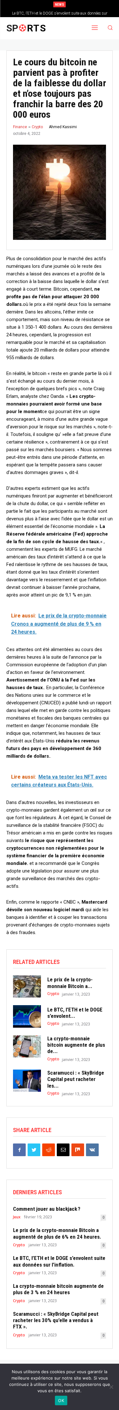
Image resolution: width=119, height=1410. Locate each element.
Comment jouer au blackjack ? (46, 1209)
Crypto (37, 127)
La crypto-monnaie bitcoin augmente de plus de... (76, 1045)
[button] (110, 28)
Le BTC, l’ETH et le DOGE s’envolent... (74, 1012)
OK (61, 1400)
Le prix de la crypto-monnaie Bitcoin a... (70, 982)
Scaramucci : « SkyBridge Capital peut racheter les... (75, 1079)
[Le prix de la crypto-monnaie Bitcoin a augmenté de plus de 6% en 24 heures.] (27, 986)
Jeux (17, 1217)
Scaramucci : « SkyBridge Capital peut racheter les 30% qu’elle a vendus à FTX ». (55, 1320)
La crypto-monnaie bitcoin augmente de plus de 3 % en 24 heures (58, 1289)
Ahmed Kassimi (63, 127)
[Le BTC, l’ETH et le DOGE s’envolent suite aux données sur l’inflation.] (27, 1016)
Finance (20, 127)
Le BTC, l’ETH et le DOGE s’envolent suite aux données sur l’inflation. (59, 1261)
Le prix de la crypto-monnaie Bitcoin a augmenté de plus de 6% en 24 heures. (57, 1233)
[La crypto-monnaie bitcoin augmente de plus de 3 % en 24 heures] (27, 1046)
